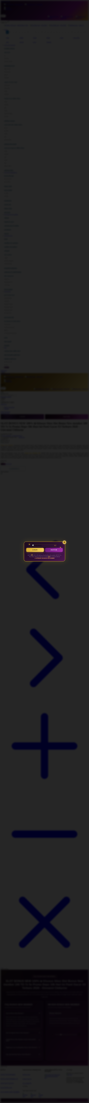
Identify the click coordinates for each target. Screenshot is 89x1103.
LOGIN (35, 550)
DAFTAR (54, 550)
